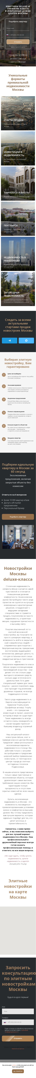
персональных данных (18, 1049)
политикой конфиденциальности (16, 1031)
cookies (14, 1065)
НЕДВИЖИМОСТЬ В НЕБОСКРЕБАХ (15, 259)
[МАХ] (26, 340)
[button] (18, 517)
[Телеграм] (9, 340)
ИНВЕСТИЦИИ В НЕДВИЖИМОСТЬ (14, 153)
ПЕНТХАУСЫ (11, 225)
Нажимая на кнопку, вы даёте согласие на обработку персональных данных (18, 46)
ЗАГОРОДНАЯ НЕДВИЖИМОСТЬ (14, 294)
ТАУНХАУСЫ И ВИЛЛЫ (16, 192)
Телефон (5, 1018)
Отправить (18, 42)
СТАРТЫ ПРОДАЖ (14, 120)
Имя (3, 1007)
